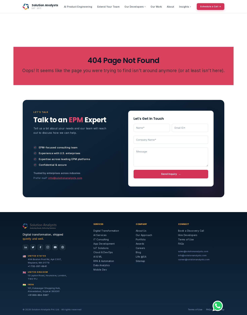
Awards (140, 243)
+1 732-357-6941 (37, 266)
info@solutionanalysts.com (65, 178)
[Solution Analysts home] (40, 226)
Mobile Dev (100, 269)
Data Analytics (101, 265)
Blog (138, 252)
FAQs (181, 243)
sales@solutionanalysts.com (193, 251)
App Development (104, 243)
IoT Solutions (101, 248)
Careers (140, 248)
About (170, 6)
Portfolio (141, 239)
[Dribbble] (62, 247)
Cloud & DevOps (103, 252)
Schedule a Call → (210, 6)
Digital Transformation (106, 230)
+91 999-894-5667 (38, 295)
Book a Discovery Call (191, 230)
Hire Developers (187, 235)
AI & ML (97, 256)
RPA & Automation (103, 261)
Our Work (156, 6)
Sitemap (140, 261)
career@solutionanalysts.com (194, 259)
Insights (185, 6)
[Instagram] (48, 247)
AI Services (100, 235)
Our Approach (144, 235)
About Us (141, 230)
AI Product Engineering (78, 6)
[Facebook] (40, 247)
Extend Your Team (108, 6)
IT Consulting (101, 239)
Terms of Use (186, 239)
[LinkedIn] (25, 247)
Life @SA (141, 256)
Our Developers (135, 6)
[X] (33, 247)
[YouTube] (55, 247)
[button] (218, 306)
